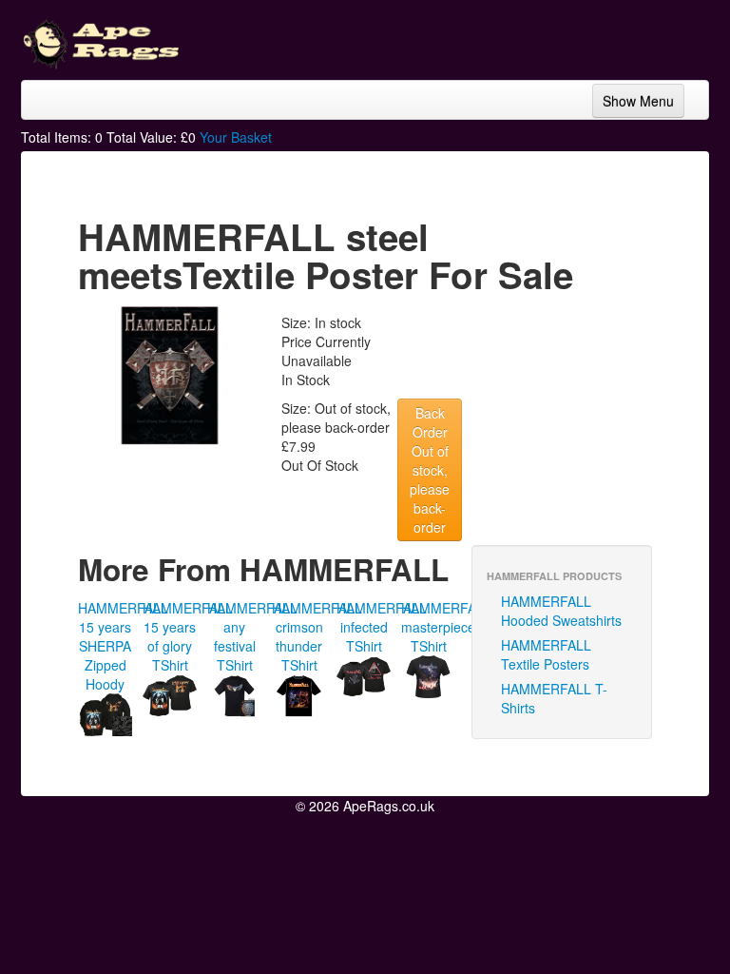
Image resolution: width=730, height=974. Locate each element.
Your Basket (236, 136)
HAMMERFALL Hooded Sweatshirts (561, 611)
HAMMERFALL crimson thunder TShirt (317, 636)
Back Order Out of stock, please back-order (430, 469)
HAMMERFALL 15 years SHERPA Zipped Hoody (123, 645)
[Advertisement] (557, 38)
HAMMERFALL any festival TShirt (252, 636)
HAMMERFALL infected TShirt (381, 626)
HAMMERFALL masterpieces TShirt (446, 626)
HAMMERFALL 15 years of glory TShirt (188, 636)
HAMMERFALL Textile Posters (546, 654)
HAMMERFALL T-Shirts (554, 698)
